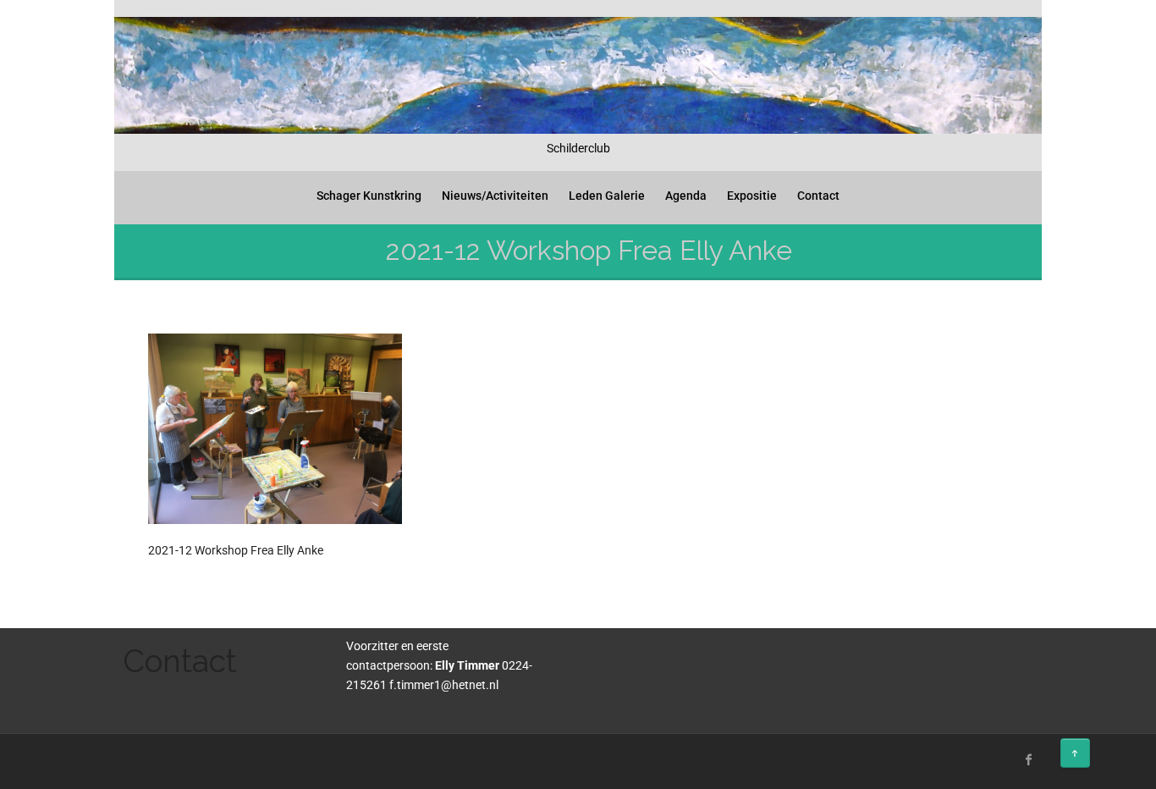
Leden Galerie (607, 195)
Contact (818, 195)
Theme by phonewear (187, 757)
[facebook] (1029, 759)
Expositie (752, 195)
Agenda (686, 195)
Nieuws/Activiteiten (495, 195)
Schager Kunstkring (369, 195)
